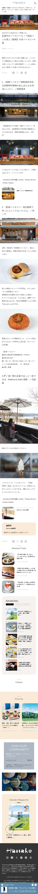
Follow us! (19, 787)
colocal (19, 882)
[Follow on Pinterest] (21, 857)
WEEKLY (18, 604)
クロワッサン (22, 880)
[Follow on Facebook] (12, 857)
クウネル (32, 880)
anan (5, 880)
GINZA (27, 880)
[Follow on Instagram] (7, 857)
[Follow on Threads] (30, 857)
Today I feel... (9, 885)
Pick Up (19, 699)
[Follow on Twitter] (16, 857)
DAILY (9, 604)
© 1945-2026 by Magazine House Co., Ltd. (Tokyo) (19, 877)
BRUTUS (9, 880)
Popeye (6, 882)
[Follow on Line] (26, 857)
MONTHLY (26, 604)
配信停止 (29, 760)
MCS (33, 882)
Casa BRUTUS (15, 880)
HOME (4, 7)
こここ (29, 882)
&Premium (10, 882)
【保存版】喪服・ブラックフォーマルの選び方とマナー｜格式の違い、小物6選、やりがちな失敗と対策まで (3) (22, 888)
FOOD (9, 7)
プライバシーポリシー (24, 765)
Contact (4, 873)
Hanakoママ (25, 882)
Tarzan (15, 882)
